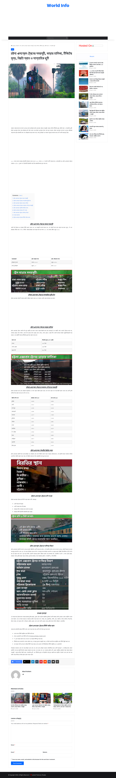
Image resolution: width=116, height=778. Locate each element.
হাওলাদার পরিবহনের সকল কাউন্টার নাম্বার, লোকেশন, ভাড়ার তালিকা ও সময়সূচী (19, 706)
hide (21, 195)
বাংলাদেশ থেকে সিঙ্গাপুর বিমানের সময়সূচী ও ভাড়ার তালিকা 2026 (97, 80)
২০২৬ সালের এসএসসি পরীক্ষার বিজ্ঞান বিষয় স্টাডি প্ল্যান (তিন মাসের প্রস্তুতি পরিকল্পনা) (97, 72)
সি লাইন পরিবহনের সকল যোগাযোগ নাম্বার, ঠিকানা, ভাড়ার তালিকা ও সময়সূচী (96, 96)
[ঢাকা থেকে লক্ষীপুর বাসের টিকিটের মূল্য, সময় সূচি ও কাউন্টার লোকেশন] (83, 136)
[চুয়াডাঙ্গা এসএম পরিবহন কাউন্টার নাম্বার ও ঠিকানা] (83, 121)
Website (45, 752)
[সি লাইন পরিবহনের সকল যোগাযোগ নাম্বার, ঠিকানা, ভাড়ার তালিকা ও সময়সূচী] (83, 96)
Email (13, 752)
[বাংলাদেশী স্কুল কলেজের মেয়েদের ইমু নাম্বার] (83, 129)
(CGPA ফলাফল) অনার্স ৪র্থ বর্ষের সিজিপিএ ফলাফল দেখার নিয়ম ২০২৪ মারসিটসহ (96, 64)
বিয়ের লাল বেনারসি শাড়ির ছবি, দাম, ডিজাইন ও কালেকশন (96, 87)
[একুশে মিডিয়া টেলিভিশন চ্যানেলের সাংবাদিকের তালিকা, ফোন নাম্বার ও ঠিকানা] (83, 105)
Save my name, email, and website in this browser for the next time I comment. (33, 759)
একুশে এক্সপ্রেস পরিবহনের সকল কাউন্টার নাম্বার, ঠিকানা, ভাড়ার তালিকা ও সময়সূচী (41, 706)
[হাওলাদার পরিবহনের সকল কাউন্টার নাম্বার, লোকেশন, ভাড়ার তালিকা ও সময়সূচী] (20, 698)
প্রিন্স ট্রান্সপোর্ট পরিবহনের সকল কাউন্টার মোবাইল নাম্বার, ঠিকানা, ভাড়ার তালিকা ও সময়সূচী (97, 112)
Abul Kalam (26, 671)
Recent (92, 56)
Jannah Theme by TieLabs (39, 775)
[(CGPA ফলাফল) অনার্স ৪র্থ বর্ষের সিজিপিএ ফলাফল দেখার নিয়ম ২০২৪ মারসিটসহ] (83, 65)
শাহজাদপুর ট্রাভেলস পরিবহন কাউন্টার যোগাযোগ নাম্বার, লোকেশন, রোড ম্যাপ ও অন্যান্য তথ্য (62, 706)
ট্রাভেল (17, 45)
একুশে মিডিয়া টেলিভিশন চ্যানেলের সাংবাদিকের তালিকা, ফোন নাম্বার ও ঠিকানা (96, 104)
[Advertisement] (58, 23)
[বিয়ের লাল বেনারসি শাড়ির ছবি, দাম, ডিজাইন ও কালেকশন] (83, 89)
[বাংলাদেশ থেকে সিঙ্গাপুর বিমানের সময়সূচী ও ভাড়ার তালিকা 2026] (83, 81)
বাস (20, 45)
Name (13, 745)
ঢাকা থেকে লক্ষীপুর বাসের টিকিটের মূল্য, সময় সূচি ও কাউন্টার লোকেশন (97, 135)
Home (13, 45)
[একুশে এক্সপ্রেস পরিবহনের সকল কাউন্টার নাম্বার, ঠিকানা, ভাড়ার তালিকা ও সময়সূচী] (41, 698)
